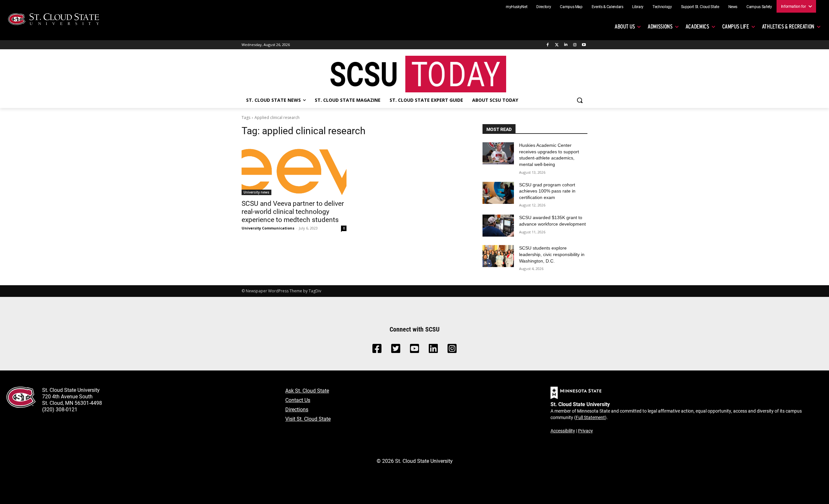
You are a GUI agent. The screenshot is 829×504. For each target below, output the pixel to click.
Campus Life (735, 26)
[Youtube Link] (414, 350)
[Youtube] (583, 45)
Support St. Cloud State (700, 6)
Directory (543, 6)
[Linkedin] (566, 45)
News (733, 6)
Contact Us (297, 399)
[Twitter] (557, 45)
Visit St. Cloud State (308, 418)
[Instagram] (574, 45)
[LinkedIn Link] (433, 350)
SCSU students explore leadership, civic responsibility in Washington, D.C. (552, 254)
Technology (662, 6)
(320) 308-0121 (59, 409)
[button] (579, 100)
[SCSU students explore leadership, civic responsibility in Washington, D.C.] (498, 256)
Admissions (660, 26)
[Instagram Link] (452, 350)
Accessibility (563, 431)
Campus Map (571, 6)
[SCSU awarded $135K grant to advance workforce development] (498, 226)
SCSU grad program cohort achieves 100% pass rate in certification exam (547, 191)
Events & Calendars (607, 6)
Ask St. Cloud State (307, 390)
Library (637, 6)
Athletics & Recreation (788, 26)
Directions (296, 409)
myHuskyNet (517, 6)
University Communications (268, 228)
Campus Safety (759, 6)
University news (256, 192)
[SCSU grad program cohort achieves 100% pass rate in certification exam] (498, 193)
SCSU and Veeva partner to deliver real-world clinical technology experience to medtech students (293, 211)
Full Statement (590, 417)
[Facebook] (547, 45)
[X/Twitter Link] (396, 350)
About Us (625, 26)
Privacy (585, 431)
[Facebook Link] (377, 350)
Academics (697, 26)
